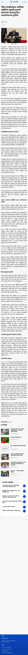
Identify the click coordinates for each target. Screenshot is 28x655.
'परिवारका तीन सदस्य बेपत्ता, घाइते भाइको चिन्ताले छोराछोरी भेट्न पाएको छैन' (18, 464)
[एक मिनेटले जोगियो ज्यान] (5, 440)
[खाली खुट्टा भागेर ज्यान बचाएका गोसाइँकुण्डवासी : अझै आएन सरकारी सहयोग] (5, 432)
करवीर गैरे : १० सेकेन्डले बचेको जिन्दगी (17, 471)
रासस (6, 21)
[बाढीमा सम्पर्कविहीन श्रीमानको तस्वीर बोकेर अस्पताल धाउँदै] (5, 457)
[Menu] (3, 1)
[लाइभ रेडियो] (25, 2)
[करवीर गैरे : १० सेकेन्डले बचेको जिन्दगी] (5, 474)
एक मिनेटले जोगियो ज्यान (16, 437)
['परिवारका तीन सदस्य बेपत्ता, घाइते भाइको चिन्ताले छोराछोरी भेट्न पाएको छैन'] (5, 465)
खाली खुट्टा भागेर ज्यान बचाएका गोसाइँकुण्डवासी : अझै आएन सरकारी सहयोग (17, 430)
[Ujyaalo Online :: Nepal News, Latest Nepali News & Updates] (14, 2)
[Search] (23, 2)
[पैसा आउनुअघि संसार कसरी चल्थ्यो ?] (5, 448)
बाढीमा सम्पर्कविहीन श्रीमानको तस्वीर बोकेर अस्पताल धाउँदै (17, 454)
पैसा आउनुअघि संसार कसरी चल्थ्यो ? (18, 446)
